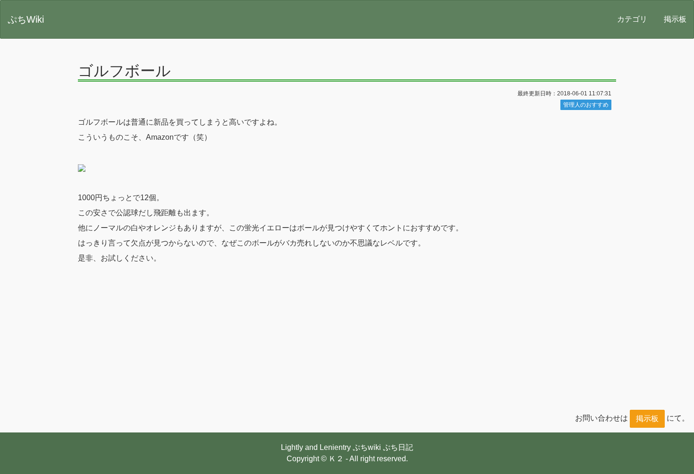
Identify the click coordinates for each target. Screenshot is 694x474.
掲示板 (675, 19)
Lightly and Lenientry (316, 447)
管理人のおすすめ (586, 105)
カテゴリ (632, 19)
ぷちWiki (26, 19)
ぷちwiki (367, 447)
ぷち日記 (398, 447)
